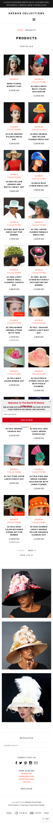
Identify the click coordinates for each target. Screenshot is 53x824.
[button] (26, 404)
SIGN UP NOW (27, 420)
